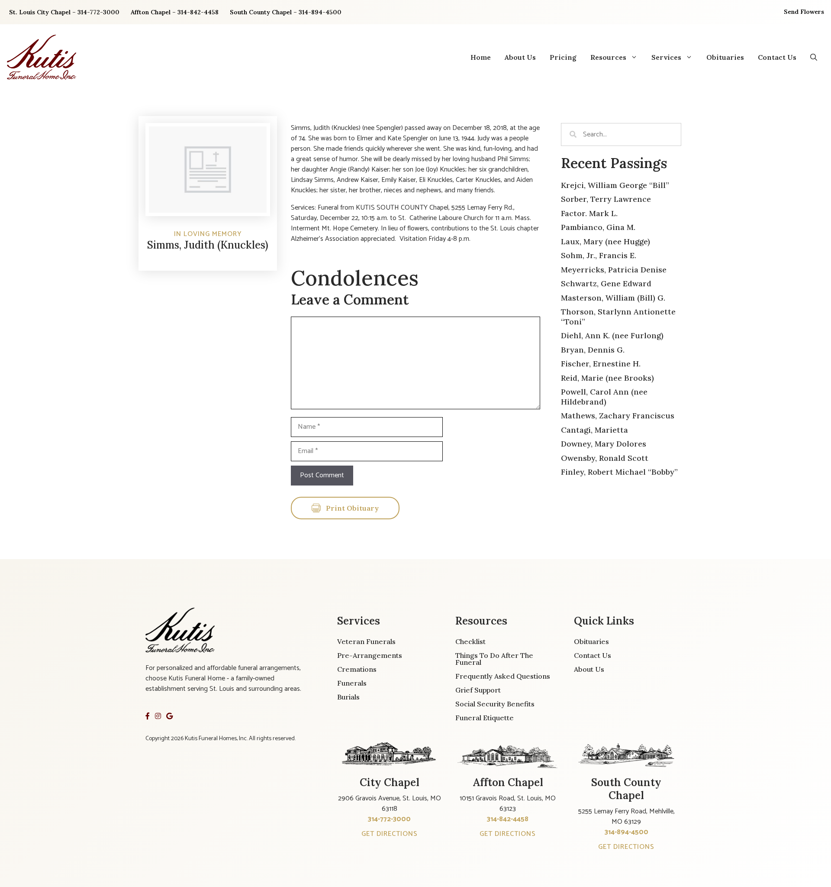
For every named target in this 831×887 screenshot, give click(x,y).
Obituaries (725, 57)
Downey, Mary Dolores (603, 444)
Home (480, 57)
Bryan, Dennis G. (593, 350)
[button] (813, 57)
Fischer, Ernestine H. (601, 364)
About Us (520, 57)
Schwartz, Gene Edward (606, 283)
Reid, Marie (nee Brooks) (607, 378)
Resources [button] (608, 57)
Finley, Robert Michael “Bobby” (619, 472)
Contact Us (777, 57)
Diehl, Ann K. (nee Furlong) (612, 335)
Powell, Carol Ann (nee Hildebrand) (604, 397)
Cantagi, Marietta (594, 430)
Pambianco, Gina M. (598, 227)
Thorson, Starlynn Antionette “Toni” (618, 317)
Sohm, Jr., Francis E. (598, 255)
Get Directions (389, 834)
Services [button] (666, 57)
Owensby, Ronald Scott (604, 458)
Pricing (563, 57)
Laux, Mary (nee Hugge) (605, 241)
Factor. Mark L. (589, 213)
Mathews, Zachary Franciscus (617, 416)
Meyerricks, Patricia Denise (614, 270)
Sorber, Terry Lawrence (606, 199)
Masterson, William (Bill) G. (613, 298)
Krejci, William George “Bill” (615, 185)
